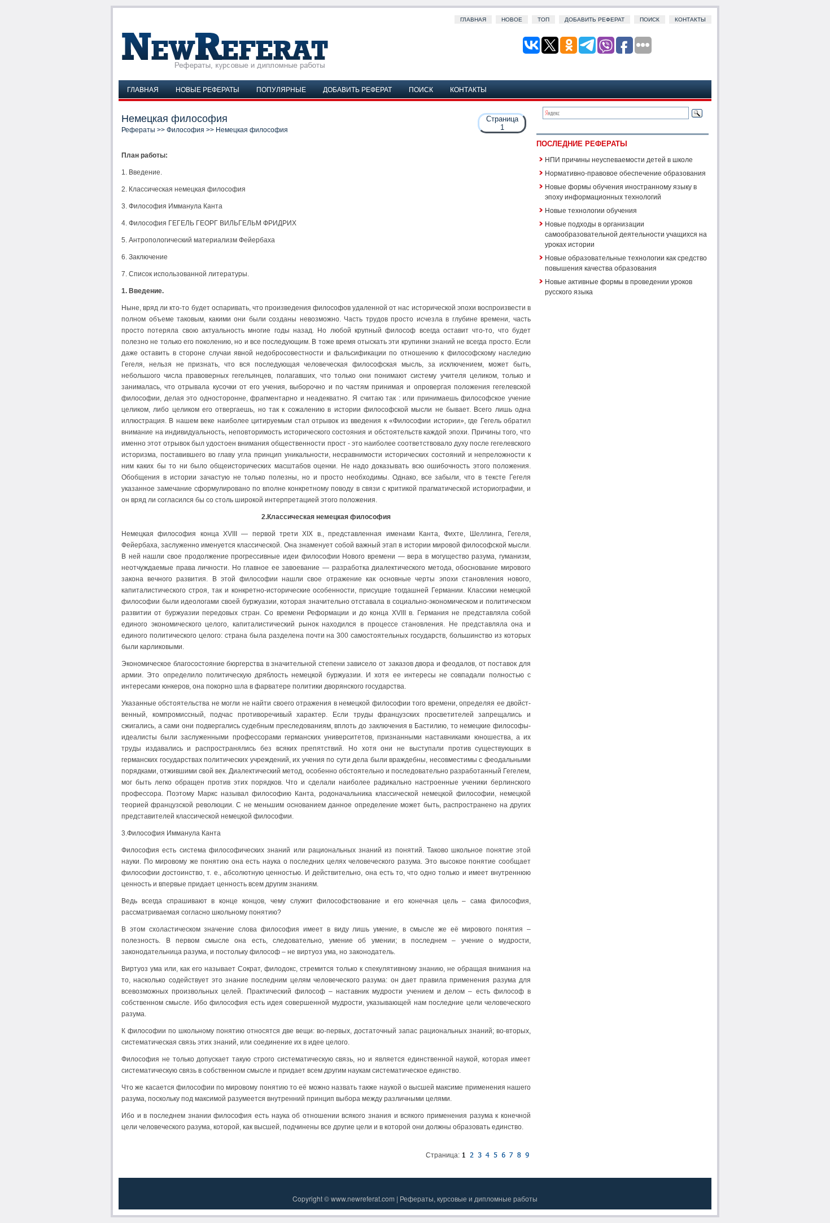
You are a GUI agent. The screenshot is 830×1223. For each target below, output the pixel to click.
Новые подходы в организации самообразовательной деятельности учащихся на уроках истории (626, 234)
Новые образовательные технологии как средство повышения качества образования (626, 262)
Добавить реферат (594, 19)
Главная (473, 19)
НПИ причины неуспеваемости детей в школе (619, 159)
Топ (543, 19)
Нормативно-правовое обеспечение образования (625, 172)
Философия (185, 130)
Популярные (281, 89)
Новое (511, 19)
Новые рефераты (207, 89)
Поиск (649, 19)
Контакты (690, 19)
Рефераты (138, 130)
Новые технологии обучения (591, 210)
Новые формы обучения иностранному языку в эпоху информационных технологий (621, 191)
